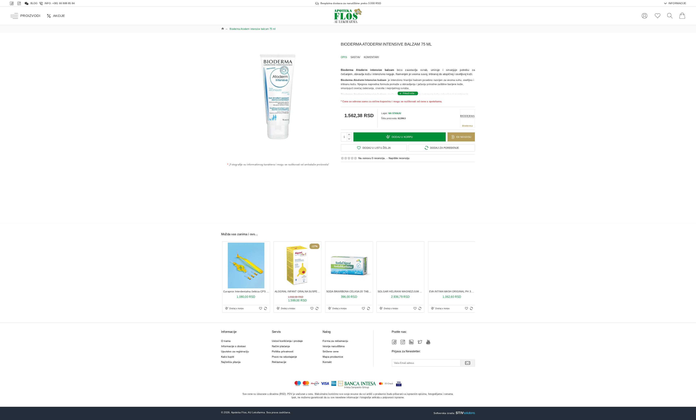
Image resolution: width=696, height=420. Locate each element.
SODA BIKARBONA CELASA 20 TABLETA (348, 291)
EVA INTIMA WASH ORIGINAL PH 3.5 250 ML (451, 291)
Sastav (355, 57)
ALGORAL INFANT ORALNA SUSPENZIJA (296, 291)
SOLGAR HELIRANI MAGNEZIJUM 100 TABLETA (399, 291)
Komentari (371, 57)
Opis (344, 57)
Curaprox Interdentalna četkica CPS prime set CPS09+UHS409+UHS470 (245, 291)
